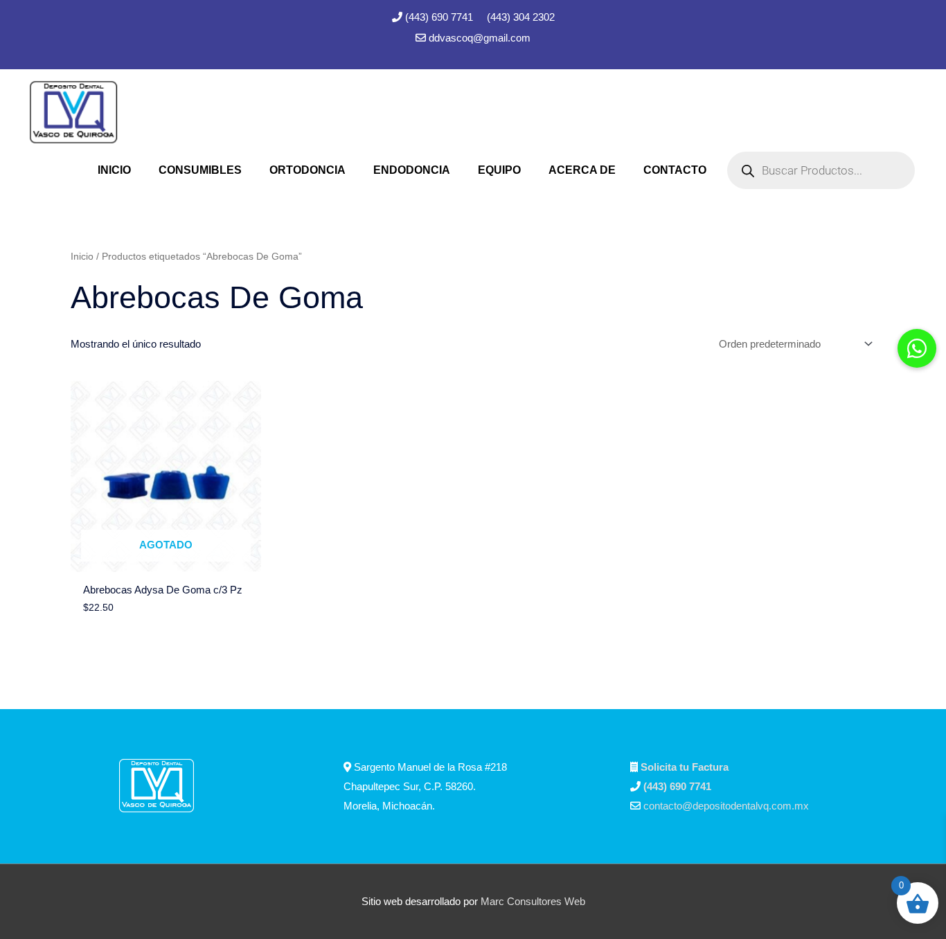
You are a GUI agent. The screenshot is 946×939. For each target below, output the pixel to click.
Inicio (82, 256)
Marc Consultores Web (533, 901)
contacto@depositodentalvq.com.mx (726, 806)
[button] (917, 348)
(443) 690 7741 (440, 17)
